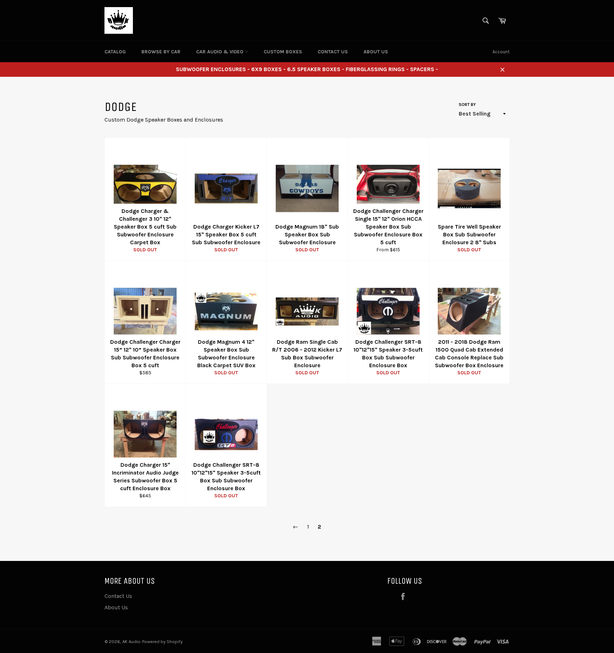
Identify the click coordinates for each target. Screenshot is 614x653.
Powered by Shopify (162, 641)
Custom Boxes (283, 52)
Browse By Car (161, 52)
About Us (375, 52)
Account (501, 51)
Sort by (467, 104)
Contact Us (333, 52)
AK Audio (131, 641)
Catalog (115, 52)
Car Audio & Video (220, 52)
